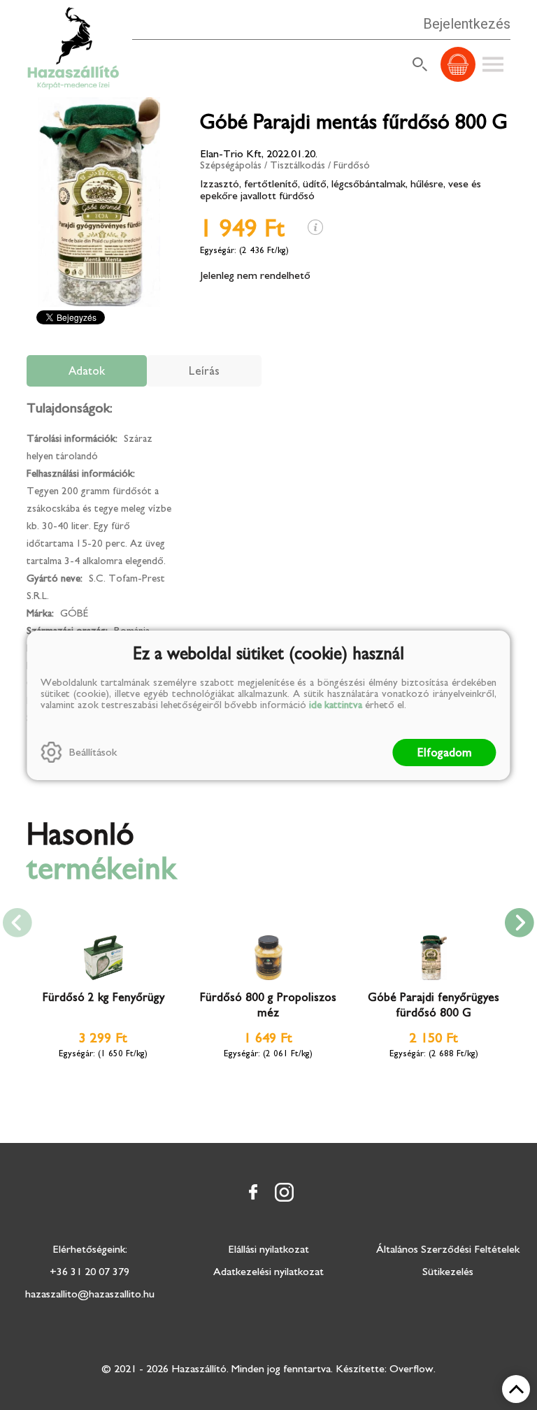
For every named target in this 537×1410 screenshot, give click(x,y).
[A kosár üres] (458, 64)
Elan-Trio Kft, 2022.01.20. (258, 153)
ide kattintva (335, 705)
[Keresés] (420, 64)
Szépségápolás (231, 165)
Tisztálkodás (297, 165)
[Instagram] (284, 1192)
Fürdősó (352, 165)
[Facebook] (253, 1192)
